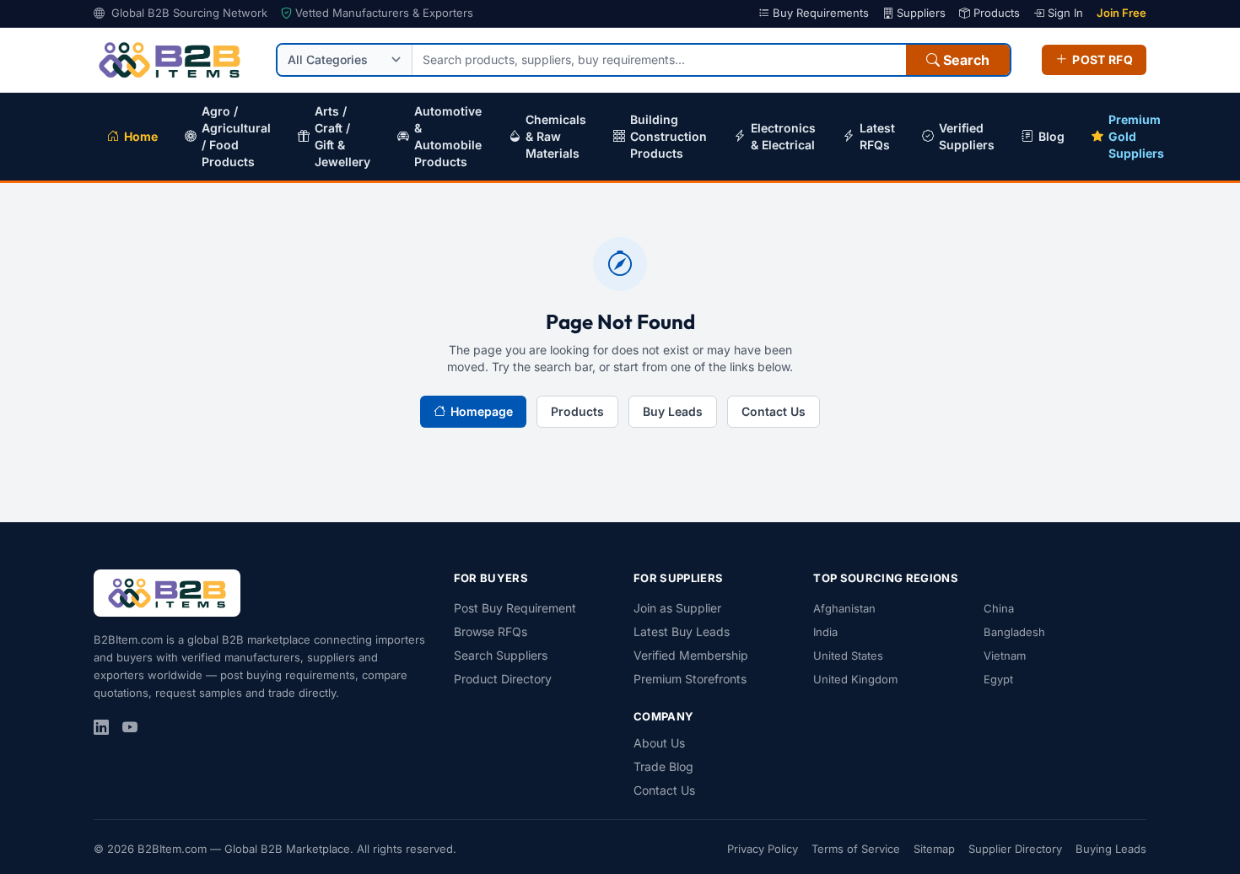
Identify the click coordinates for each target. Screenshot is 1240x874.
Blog (1051, 136)
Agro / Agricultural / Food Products (236, 136)
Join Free (1121, 12)
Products (995, 12)
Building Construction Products (668, 136)
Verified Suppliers (967, 136)
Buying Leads (1111, 848)
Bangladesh (1014, 632)
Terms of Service (855, 848)
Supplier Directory (1015, 848)
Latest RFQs (877, 136)
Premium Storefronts (690, 679)
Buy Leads (673, 411)
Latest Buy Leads (681, 631)
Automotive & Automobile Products (448, 136)
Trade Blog (663, 766)
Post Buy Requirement (515, 608)
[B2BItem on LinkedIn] (101, 728)
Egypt (998, 679)
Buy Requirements (819, 12)
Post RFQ (1102, 59)
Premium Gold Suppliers (1136, 136)
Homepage (481, 411)
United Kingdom (855, 679)
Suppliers (919, 12)
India (825, 632)
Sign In (1063, 12)
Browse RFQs (490, 631)
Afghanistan (844, 608)
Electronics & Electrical (783, 136)
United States (848, 655)
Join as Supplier (677, 608)
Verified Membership (690, 655)
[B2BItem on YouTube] (129, 728)
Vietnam (1005, 655)
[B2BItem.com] (167, 593)
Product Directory (503, 679)
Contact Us (773, 411)
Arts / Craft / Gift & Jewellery (342, 136)
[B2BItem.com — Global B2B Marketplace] (169, 60)
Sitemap (934, 848)
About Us (659, 743)
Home (141, 136)
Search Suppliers (500, 655)
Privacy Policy (762, 848)
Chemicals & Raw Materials (556, 136)
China (999, 608)
